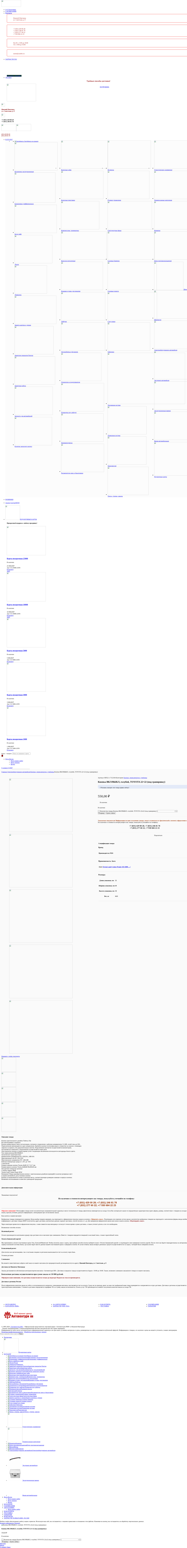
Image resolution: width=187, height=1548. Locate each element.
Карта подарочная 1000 (17, 739)
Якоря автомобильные (29, 1495)
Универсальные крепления (31, 1442)
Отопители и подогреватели (37, 1385)
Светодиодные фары (30, 1396)
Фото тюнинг (15, 762)
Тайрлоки (19, 1405)
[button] (10, 569)
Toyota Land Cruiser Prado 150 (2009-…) (116, 867)
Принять (17, 1523)
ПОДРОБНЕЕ (104, 87)
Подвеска (19, 1391)
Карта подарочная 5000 (17, 651)
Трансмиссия (22, 1410)
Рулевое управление (29, 1394)
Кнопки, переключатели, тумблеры (42, 772)
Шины (16, 1447)
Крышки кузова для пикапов (38, 1380)
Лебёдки (18, 1382)
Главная (4, 772)
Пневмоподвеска (26, 1389)
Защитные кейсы (26, 1368)
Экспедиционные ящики (30, 1480)
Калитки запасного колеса (35, 1371)
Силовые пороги (26, 1401)
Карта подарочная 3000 (17, 695)
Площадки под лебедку (32, 1387)
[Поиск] (2, 756)
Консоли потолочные (31, 1378)
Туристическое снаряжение (31, 1427)
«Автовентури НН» (16, 1327)
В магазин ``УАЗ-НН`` (14, 76)
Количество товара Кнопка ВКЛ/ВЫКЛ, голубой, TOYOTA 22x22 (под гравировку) (128, 811)
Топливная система (28, 1406)
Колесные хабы (25, 1373)
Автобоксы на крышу (31, 141)
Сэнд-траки (21, 1403)
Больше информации (7, 1523)
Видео (13, 764)
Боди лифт (19, 1361)
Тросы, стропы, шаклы (32, 1412)
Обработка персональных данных (35, 1332)
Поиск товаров (6, 753)
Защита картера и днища (34, 1398)
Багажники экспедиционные (38, 1357)
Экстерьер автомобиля (29, 1465)
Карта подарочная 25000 (17, 559)
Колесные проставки (30, 1375)
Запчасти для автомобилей (36, 1370)
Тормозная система (28, 1408)
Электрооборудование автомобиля (18, 772)
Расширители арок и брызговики (72, 473)
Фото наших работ (17, 761)
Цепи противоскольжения (35, 1445)
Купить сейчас (110, 813)
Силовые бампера (27, 1399)
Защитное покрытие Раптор (37, 1366)
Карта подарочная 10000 (17, 605)
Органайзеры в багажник (34, 1384)
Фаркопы (18, 1443)
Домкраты (19, 1364)
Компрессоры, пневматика (36, 1377)
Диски (16, 1363)
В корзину (102, 813)
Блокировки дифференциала (37, 1359)
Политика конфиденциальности (12, 1332)
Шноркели (20, 1449)
